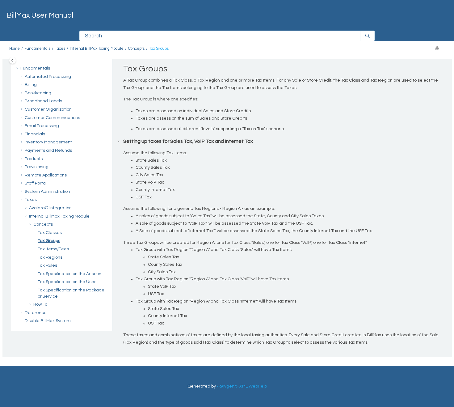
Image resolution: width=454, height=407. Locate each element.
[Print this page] (438, 49)
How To (40, 304)
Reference (36, 313)
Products (34, 159)
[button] (17, 69)
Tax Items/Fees (53, 249)
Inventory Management (48, 142)
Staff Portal (36, 183)
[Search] (367, 36)
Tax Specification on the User (67, 282)
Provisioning (36, 167)
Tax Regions (50, 257)
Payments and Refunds (48, 150)
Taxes (60, 49)
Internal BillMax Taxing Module (97, 49)
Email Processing (42, 126)
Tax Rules (47, 265)
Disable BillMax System (48, 321)
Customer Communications (52, 118)
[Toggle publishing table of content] (12, 60)
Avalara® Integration (50, 208)
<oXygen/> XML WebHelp (242, 386)
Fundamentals (37, 49)
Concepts (136, 49)
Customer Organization (48, 109)
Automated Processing (48, 76)
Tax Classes (50, 233)
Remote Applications (46, 175)
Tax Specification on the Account (70, 274)
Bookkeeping (38, 93)
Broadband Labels (43, 101)
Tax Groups (159, 49)
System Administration (47, 191)
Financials (35, 134)
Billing (31, 85)
